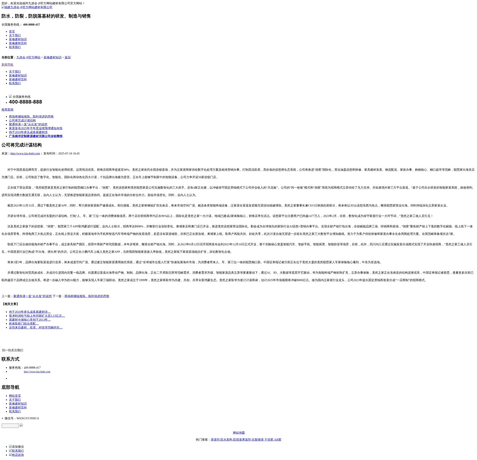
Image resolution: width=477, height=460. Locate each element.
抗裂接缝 (258, 439)
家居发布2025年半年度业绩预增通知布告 (36, 128)
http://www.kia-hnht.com (25, 153)
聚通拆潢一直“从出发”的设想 (28, 124)
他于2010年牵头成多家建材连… (30, 311)
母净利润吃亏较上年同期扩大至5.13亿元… (37, 315)
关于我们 (15, 35)
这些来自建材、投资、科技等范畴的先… (36, 327)
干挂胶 (268, 439)
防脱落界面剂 (242, 439)
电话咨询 (18, 454)
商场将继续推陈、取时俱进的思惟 (31, 116)
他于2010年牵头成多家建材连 (28, 132)
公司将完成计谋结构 (22, 120)
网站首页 (15, 395)
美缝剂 (215, 439)
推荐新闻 (7, 109)
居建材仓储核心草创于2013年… (30, 319)
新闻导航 (7, 64)
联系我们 (15, 47)
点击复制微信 (10, 425)
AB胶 (277, 439)
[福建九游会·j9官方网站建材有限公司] (26, 7)
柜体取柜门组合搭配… (24, 323)
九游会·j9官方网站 (28, 57)
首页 (12, 31)
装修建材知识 (18, 39)
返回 (68, 57)
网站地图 (239, 432)
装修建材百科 (18, 43)
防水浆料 (226, 439)
